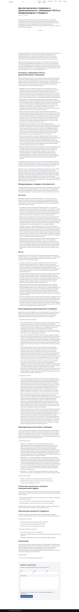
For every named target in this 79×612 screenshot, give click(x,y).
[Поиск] (35, 2)
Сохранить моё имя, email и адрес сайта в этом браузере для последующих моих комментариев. (36, 593)
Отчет (55, 1)
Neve (10, 610)
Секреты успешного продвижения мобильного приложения (31, 557)
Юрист (44, 2)
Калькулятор (50, 1)
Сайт (47, 571)
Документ (44, 1)
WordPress (19, 610)
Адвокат (39, 2)
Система (60, 1)
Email (34, 571)
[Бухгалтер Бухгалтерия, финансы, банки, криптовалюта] (14, 2)
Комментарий (23, 575)
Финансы (65, 1)
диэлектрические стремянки (37, 170)
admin (22, 15)
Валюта (39, 1)
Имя (21, 571)
